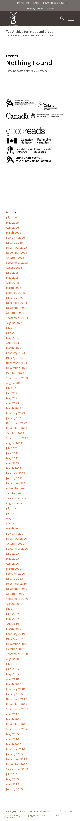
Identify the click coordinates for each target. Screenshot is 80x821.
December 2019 (16, 583)
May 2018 (12, 674)
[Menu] (69, 18)
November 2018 (16, 644)
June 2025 (12, 272)
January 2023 (14, 418)
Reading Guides (35, 8)
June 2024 (12, 333)
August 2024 (14, 323)
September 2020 (17, 548)
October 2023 (15, 373)
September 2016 (17, 729)
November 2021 (16, 488)
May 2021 (12, 518)
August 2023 (14, 383)
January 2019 (14, 639)
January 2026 (14, 242)
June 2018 (12, 669)
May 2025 (12, 277)
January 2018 (14, 694)
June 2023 (12, 393)
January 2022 (14, 478)
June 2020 (12, 553)
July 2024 (12, 328)
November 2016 (16, 724)
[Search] (60, 18)
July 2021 (12, 508)
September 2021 (17, 498)
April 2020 (12, 563)
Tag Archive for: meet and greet (29, 32)
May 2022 (12, 458)
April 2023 (12, 403)
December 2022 (16, 423)
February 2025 (15, 292)
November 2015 (16, 764)
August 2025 (14, 267)
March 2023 (13, 408)
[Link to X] (65, 811)
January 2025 (14, 297)
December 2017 (16, 699)
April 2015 (12, 784)
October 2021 (15, 493)
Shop (36, 2)
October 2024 (15, 313)
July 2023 (12, 388)
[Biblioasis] (33, 18)
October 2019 (15, 593)
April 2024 (12, 343)
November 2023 (16, 368)
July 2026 (12, 217)
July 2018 (12, 664)
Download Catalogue (54, 2)
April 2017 (12, 714)
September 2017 (17, 709)
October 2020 (15, 543)
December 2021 (16, 483)
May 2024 (12, 338)
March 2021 (13, 528)
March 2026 (13, 232)
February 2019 (15, 634)
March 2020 (13, 568)
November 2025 (16, 252)
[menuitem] (23, 3)
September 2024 (17, 318)
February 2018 (15, 689)
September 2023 (17, 378)
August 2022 (14, 443)
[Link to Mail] (71, 811)
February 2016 (15, 749)
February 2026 (15, 237)
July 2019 (12, 609)
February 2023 (15, 413)
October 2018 (15, 649)
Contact (51, 8)
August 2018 (14, 659)
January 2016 (14, 754)
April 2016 (12, 739)
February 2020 (15, 573)
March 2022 (13, 468)
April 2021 (12, 523)
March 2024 (13, 348)
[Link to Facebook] (60, 811)
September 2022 (17, 438)
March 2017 (13, 719)
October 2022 (15, 433)
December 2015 (16, 759)
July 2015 (12, 774)
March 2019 (13, 629)
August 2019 (14, 603)
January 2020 (14, 578)
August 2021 (14, 503)
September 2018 (17, 654)
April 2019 (12, 624)
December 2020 (16, 538)
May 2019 (12, 619)
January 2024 (14, 358)
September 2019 (17, 598)
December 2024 (16, 303)
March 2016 (13, 744)
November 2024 (16, 308)
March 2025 (13, 287)
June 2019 (12, 614)
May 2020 (12, 558)
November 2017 (16, 704)
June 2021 (12, 513)
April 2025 (12, 282)
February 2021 (15, 533)
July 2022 (12, 448)
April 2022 (12, 463)
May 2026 (12, 222)
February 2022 (15, 473)
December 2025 (16, 247)
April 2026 (12, 227)
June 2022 (12, 453)
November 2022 (16, 428)
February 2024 (15, 353)
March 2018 (13, 684)
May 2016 (12, 734)
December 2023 (16, 363)
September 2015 (17, 769)
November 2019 (16, 588)
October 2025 (15, 257)
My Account (23, 2)
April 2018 (12, 679)
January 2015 (14, 789)
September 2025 (17, 262)
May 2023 (12, 398)
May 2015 (12, 779)
